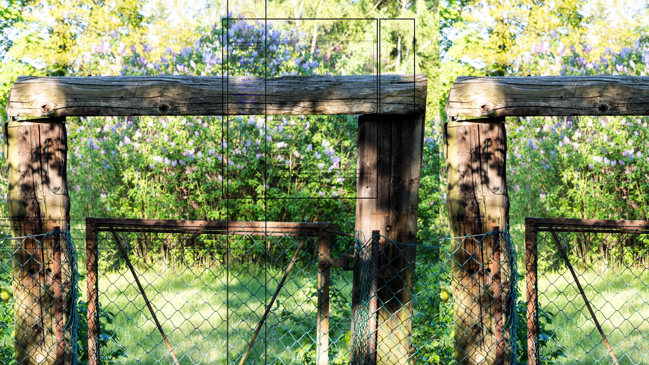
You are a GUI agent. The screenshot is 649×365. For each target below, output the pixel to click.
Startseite (247, 57)
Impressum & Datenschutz (247, 101)
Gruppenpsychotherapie (247, 74)
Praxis (247, 80)
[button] (172, 251)
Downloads (247, 85)
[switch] (1, 223)
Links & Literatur (247, 94)
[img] (246, 23)
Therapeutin (246, 62)
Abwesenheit (247, 90)
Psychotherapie (247, 67)
